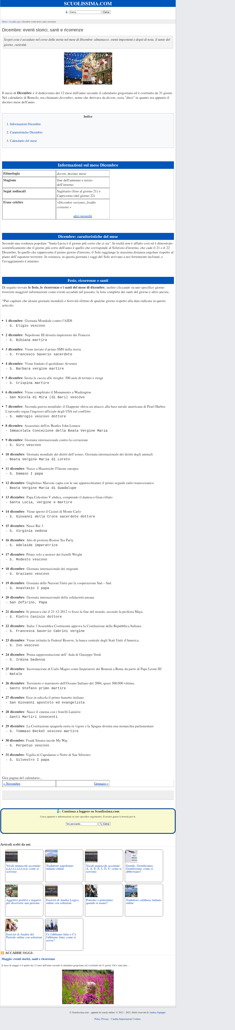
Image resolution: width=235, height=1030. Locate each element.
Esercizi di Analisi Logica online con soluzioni (62, 901)
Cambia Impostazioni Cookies (126, 1019)
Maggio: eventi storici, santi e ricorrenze (28, 959)
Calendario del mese (23, 140)
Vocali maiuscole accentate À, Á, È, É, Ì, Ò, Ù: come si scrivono (103, 868)
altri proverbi (82, 216)
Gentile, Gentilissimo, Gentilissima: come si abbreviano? (139, 868)
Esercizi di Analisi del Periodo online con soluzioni (24, 935)
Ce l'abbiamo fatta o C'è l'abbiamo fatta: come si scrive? (61, 937)
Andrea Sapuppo (157, 1012)
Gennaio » (101, 783)
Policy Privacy (101, 1019)
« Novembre (11, 783)
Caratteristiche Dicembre (26, 132)
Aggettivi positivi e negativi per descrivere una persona (23, 901)
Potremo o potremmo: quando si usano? (99, 901)
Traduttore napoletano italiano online (59, 867)
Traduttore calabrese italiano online (143, 901)
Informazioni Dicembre (25, 124)
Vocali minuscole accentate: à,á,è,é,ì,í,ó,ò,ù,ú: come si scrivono (23, 868)
